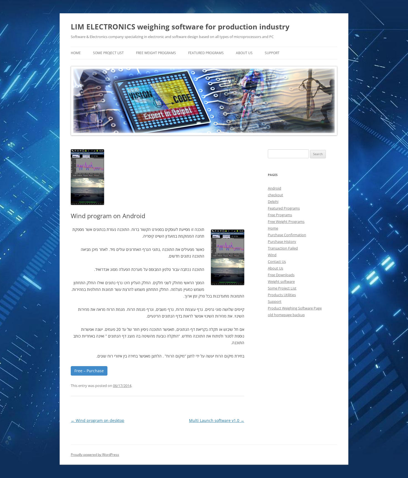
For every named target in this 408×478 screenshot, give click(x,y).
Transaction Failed (283, 248)
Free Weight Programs (156, 53)
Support (272, 53)
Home (273, 228)
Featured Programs (206, 53)
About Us (244, 53)
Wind (272, 254)
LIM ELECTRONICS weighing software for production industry (180, 27)
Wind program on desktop (97, 420)
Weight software (281, 281)
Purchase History (282, 241)
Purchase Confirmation (287, 234)
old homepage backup (286, 314)
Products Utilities (282, 294)
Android (274, 188)
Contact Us (277, 261)
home (76, 53)
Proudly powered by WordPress (95, 454)
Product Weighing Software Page (295, 308)
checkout (275, 194)
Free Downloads (281, 274)
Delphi (273, 201)
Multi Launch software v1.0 (216, 420)
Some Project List (108, 53)
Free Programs (280, 214)
